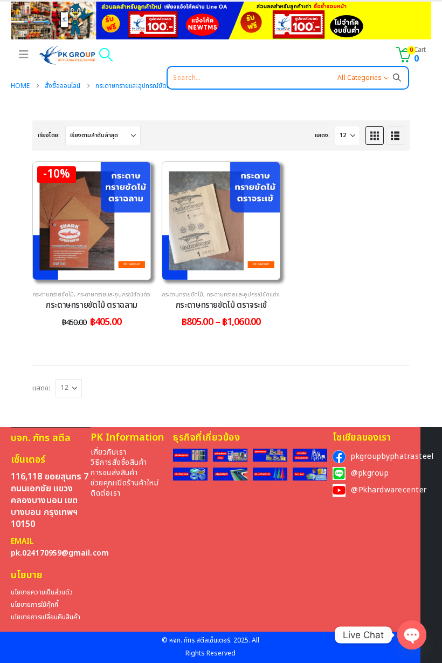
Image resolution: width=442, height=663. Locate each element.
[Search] (397, 78)
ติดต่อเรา (106, 493)
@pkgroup (370, 473)
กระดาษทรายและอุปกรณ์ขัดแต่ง (113, 294)
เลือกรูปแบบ (100, 268)
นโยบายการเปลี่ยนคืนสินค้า (45, 617)
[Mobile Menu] (22, 54)
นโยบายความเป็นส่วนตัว (42, 592)
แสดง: (322, 135)
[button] (106, 55)
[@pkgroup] (339, 473)
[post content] (91, 221)
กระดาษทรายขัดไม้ (53, 294)
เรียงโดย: (49, 135)
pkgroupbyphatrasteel (392, 456)
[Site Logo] (68, 55)
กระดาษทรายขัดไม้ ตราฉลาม (91, 305)
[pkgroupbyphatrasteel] (339, 456)
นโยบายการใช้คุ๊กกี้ (34, 605)
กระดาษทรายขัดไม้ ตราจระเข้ (221, 305)
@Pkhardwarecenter (389, 490)
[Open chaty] (411, 635)
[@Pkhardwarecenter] (339, 490)
